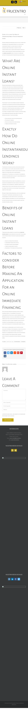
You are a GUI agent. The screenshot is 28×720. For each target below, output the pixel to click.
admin (4, 341)
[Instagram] (12, 450)
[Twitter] (19, 579)
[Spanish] (23, 1)
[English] (20, 1)
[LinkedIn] (15, 450)
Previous (19, 27)
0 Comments (23, 341)
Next (24, 27)
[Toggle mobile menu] (25, 14)
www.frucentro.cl (15, 439)
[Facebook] (15, 579)
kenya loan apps (7, 53)
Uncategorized (17, 341)
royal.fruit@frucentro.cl (15, 438)
